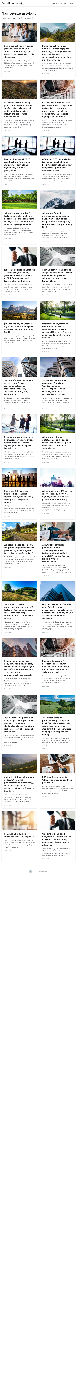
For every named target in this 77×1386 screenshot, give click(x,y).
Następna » (43, 871)
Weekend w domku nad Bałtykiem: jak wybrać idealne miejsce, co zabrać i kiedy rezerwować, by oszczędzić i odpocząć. (56, 839)
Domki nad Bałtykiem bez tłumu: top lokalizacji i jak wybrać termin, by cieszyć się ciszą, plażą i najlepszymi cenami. (18, 496)
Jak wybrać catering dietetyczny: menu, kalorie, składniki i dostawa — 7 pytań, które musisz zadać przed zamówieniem (56, 442)
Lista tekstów (57, 3)
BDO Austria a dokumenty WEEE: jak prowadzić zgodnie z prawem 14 (57, 780)
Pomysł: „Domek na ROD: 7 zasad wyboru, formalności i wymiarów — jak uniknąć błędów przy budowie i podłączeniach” (17, 165)
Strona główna (69, 3)
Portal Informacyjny (13, 3)
